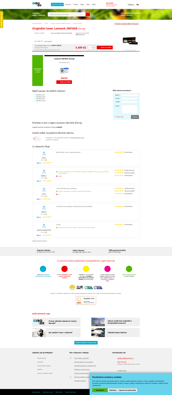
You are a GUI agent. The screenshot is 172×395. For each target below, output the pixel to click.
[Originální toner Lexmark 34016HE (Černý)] (130, 49)
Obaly (87, 4)
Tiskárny (75, 4)
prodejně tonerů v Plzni (77, 138)
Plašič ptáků (58, 392)
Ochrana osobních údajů (81, 373)
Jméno (117, 95)
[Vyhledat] (88, 14)
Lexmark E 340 (40, 98)
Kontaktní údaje (121, 370)
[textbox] (67, 14)
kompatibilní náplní (41, 45)
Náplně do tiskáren (57, 4)
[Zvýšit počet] (94, 46)
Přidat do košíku (106, 47)
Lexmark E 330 (40, 94)
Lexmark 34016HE (77, 23)
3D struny (68, 4)
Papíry (82, 4)
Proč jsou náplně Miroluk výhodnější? (61, 33)
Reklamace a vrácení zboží (82, 369)
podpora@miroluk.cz (125, 358)
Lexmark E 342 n (41, 100)
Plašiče (94, 4)
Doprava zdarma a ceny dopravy (83, 362)
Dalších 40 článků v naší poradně (86, 342)
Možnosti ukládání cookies (82, 377)
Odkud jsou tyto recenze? (39, 241)
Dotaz (117, 106)
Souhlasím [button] (100, 390)
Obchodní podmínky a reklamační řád (85, 366)
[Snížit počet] (94, 48)
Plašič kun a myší (48, 392)
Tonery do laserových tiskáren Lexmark (60, 23)
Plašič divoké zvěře (70, 392)
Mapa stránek (36, 392)
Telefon (118, 102)
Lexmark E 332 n (41, 96)
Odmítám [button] (112, 390)
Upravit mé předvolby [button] (127, 390)
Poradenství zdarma (80, 381)
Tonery (46, 23)
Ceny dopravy (48, 41)
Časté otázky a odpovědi (81, 358)
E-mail (117, 98)
